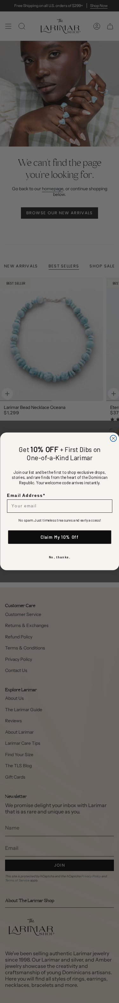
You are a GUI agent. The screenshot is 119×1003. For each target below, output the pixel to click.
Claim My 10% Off (59, 537)
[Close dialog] (113, 438)
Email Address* (26, 495)
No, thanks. (59, 557)
